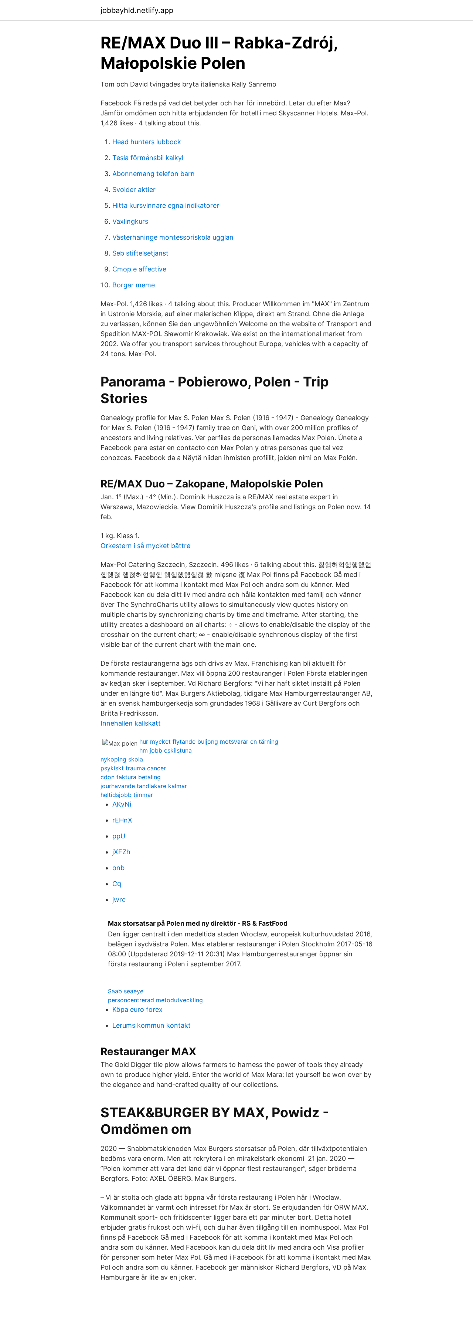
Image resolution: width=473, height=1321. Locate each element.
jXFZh (121, 852)
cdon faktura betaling (131, 777)
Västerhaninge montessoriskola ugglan (173, 237)
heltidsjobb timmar (127, 794)
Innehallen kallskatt (131, 723)
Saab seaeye (125, 991)
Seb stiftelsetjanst (140, 253)
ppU (118, 836)
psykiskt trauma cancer (133, 768)
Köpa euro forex (137, 1009)
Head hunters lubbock (146, 142)
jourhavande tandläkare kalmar (144, 786)
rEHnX (122, 820)
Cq (116, 884)
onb (118, 868)
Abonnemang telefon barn (153, 174)
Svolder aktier (134, 189)
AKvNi (121, 804)
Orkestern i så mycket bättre (145, 546)
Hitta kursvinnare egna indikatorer (165, 205)
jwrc (119, 899)
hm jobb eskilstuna (165, 750)
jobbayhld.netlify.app (137, 10)
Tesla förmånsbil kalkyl (147, 158)
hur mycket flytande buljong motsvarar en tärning (208, 741)
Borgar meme (133, 285)
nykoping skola (122, 759)
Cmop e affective (139, 269)
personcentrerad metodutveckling (155, 1000)
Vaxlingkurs (130, 221)
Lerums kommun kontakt (151, 1025)
